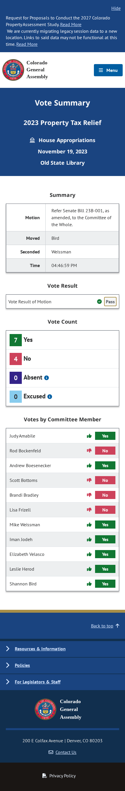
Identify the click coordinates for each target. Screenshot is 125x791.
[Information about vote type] (46, 377)
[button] (62, 649)
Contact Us (66, 752)
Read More (70, 24)
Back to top (102, 626)
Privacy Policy (62, 776)
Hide (116, 8)
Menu (111, 70)
